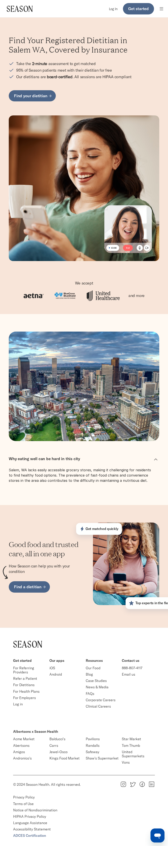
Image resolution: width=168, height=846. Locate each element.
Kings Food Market (64, 758)
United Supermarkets (133, 754)
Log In (113, 9)
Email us (128, 674)
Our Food (93, 668)
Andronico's (22, 758)
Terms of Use (23, 804)
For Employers (24, 698)
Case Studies (96, 680)
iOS (52, 668)
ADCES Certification (29, 835)
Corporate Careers (101, 700)
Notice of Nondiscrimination (35, 810)
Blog (89, 674)
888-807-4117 (132, 668)
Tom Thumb (131, 745)
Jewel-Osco (58, 752)
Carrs (53, 745)
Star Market (131, 739)
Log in (18, 704)
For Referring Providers (24, 670)
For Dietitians (24, 685)
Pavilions (93, 739)
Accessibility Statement (32, 829)
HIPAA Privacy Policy (29, 816)
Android (55, 674)
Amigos (19, 752)
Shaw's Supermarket (102, 758)
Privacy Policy (24, 797)
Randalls (93, 745)
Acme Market (24, 739)
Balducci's (57, 739)
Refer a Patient (25, 678)
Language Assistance (30, 823)
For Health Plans (26, 691)
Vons (126, 762)
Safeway (92, 752)
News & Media (97, 687)
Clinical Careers (98, 706)
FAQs (90, 693)
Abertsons (21, 745)
